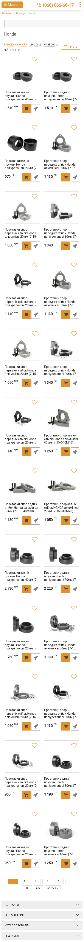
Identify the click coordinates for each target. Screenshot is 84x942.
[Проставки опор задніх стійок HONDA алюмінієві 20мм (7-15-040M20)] (62, 486)
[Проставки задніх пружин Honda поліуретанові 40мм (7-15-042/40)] (62, 75)
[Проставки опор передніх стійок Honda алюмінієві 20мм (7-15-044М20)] (22, 212)
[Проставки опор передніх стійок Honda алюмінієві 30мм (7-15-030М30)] (62, 624)
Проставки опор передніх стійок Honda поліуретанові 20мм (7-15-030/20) (21, 783)
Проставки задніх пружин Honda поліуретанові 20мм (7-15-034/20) (21, 646)
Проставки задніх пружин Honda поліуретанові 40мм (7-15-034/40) (21, 577)
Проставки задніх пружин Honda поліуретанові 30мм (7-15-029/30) (60, 783)
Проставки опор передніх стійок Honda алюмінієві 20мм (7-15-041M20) (21, 372)
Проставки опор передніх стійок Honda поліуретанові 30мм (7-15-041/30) (60, 372)
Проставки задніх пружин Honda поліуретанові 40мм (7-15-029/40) (21, 97)
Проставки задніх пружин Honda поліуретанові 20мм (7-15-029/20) (21, 852)
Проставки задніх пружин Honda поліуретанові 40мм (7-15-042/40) (60, 97)
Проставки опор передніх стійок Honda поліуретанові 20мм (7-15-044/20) (21, 303)
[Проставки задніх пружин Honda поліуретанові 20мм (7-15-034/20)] (22, 624)
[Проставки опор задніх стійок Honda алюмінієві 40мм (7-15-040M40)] (62, 418)
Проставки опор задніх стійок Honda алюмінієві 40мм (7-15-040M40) (61, 439)
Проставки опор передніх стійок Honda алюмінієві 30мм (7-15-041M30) (60, 303)
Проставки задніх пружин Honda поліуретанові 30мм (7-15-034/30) (60, 577)
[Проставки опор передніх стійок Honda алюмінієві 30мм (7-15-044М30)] (62, 143)
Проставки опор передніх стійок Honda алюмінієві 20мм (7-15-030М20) (21, 715)
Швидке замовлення (35, 108)
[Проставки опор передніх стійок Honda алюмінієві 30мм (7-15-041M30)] (62, 280)
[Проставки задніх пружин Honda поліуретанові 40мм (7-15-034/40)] (22, 555)
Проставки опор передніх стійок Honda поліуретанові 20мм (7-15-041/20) (21, 440)
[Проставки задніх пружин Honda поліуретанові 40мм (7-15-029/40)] (22, 75)
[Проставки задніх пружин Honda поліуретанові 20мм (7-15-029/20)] (22, 830)
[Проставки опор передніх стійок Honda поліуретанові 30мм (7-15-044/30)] (62, 212)
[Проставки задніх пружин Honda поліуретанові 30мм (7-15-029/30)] (62, 761)
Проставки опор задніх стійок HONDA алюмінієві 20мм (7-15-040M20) (61, 507)
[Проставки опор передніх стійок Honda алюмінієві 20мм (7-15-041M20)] (22, 349)
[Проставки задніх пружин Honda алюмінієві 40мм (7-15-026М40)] (62, 830)
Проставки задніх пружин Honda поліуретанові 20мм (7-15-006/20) (21, 166)
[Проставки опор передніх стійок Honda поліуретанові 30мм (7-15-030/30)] (62, 692)
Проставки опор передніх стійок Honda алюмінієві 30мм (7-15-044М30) (60, 166)
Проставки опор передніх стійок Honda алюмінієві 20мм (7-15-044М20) (21, 234)
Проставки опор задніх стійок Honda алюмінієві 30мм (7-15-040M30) (21, 507)
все (38, 888)
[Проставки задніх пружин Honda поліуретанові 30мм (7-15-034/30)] (62, 555)
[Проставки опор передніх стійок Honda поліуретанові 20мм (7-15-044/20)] (22, 280)
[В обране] (34, 59)
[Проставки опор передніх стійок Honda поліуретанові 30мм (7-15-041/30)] (62, 349)
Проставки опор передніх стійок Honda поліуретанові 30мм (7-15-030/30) (60, 715)
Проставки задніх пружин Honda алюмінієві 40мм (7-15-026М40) (60, 852)
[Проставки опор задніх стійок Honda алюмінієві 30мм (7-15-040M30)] (22, 486)
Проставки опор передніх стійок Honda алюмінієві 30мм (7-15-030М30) (60, 646)
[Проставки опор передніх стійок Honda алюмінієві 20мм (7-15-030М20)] (22, 692)
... (70, 881)
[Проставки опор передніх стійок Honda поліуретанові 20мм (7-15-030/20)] (22, 761)
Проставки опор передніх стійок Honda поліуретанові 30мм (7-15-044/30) (60, 234)
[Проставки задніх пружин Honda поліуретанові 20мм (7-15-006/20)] (22, 143)
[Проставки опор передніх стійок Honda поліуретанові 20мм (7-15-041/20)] (22, 418)
